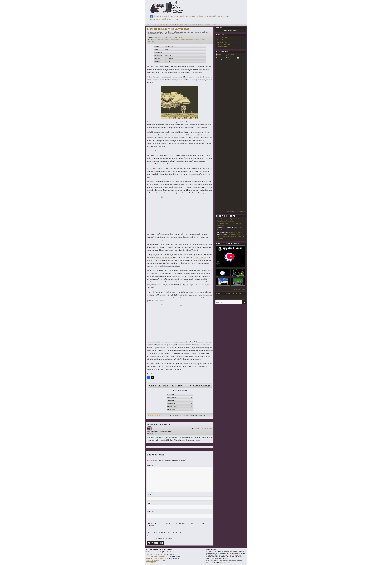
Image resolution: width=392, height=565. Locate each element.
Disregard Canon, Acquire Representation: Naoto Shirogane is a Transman (230, 236)
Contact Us (220, 40)
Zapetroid (149, 563)
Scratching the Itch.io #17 (236, 232)
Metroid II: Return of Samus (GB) (168, 28)
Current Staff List (222, 42)
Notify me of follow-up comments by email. (166, 532)
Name (150, 495)
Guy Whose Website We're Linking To (157, 556)
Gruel (218, 223)
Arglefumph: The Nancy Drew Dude (156, 554)
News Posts (171, 24)
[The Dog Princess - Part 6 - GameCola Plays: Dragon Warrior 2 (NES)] (238, 282)
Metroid (188, 39)
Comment (151, 465)
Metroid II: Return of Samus (197, 39)
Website (150, 512)
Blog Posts (180, 24)
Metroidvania (151, 41)
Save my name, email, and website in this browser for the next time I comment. (176, 524)
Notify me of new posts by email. (161, 538)
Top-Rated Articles (222, 46)
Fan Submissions (190, 24)
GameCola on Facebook (228, 294)
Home (148, 24)
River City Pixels (151, 560)
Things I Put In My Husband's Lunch (157, 558)
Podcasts (200, 24)
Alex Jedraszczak (161, 37)
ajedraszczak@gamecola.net (203, 428)
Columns (162, 24)
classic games (175, 39)
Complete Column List (223, 44)
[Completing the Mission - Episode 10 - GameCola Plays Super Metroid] (223, 273)
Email (150, 503)
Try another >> (240, 212)
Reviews (155, 24)
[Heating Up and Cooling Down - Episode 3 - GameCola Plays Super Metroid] (238, 273)
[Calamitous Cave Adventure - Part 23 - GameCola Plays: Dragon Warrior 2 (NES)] (223, 282)
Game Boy (182, 39)
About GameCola (222, 37)
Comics (207, 24)
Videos (214, 24)
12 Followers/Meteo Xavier (154, 552)
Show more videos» (239, 289)
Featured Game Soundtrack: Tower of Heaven (227, 55)
